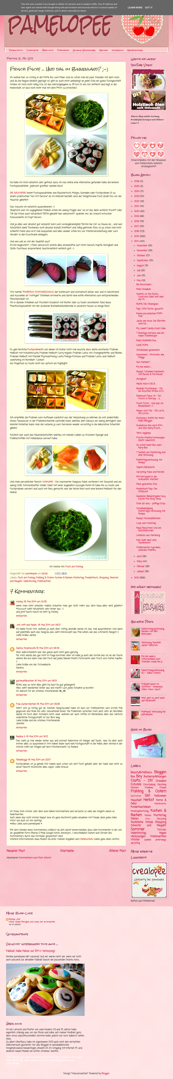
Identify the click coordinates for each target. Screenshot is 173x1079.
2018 (137, 221)
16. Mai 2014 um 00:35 (35, 601)
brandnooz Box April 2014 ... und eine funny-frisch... (150, 427)
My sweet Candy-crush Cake (151, 328)
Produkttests (91, 577)
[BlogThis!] (58, 573)
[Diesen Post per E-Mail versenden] (56, 573)
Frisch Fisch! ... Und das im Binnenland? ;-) (149, 405)
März (140, 561)
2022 (137, 201)
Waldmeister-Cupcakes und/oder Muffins (148, 549)
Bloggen (160, 772)
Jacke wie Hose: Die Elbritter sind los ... (151, 322)
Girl (147, 795)
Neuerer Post (16, 851)
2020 (137, 211)
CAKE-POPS (142, 345)
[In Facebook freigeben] (63, 573)
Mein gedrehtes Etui (146, 484)
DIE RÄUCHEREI (18, 193)
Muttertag (78, 577)
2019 (137, 216)
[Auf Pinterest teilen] (65, 573)
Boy (139, 776)
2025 (137, 186)
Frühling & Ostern (45, 577)
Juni (139, 275)
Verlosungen (138, 836)
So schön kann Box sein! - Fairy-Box (149, 446)
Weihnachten (44, 581)
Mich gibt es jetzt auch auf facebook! (153, 699)
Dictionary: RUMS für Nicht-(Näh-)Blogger (150, 419)
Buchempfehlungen (155, 777)
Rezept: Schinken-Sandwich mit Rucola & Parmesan (150, 373)
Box (133, 777)
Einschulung (149, 784)
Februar (141, 566)
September (143, 260)
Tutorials (161, 829)
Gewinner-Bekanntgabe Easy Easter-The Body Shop (151, 498)
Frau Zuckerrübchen (26, 704)
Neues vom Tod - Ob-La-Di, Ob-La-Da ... (150, 412)
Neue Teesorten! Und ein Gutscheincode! (148, 529)
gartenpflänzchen (25, 681)
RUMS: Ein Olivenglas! (147, 304)
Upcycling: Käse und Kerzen (150, 472)
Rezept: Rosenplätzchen (148, 518)
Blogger (105, 1073)
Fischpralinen (34, 349)
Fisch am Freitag (74, 566)
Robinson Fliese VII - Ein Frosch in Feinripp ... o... (148, 397)
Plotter (147, 819)
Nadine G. (20, 736)
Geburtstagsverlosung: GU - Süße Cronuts (153, 672)
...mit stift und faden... (26, 625)
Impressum (118, 50)
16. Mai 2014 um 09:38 (48, 704)
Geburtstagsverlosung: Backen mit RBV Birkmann (153, 631)
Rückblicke (137, 822)
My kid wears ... (144, 367)
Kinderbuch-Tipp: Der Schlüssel (146, 490)
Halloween (160, 796)
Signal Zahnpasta (145, 467)
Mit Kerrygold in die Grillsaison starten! (147, 478)
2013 (137, 578)
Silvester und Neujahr (148, 825)
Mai (139, 280)
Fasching (162, 784)
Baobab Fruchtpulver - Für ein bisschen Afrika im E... (150, 390)
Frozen (163, 787)
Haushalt (136, 800)
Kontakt (103, 50)
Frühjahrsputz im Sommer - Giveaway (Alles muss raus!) (151, 686)
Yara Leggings (143, 433)
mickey (19, 601)
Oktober (141, 255)
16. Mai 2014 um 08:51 (46, 681)
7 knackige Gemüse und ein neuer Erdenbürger (150, 334)
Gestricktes (136, 796)
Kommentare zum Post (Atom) (35, 857)
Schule (149, 822)
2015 (137, 236)
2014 (137, 241)
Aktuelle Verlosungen (84, 50)
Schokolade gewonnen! (148, 350)
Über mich (47, 50)
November (142, 250)
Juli (139, 270)
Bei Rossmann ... (144, 284)
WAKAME (48, 482)
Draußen (161, 781)
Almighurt (141, 379)
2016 (137, 231)
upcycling (135, 843)
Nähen (135, 819)
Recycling (161, 819)
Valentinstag (29, 581)
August (141, 265)
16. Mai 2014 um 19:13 (37, 736)
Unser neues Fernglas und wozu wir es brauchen (32, 921)
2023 (137, 196)
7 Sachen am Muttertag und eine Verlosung (150, 454)
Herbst (148, 800)
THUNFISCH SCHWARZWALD (38, 292)
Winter (135, 840)
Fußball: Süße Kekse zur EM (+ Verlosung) (30, 951)
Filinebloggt (21, 760)
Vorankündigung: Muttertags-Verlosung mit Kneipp (150, 511)
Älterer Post (117, 851)
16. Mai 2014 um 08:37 (49, 625)
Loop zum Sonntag (146, 523)
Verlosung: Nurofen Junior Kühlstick (151, 644)
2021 (137, 206)
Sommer (138, 829)
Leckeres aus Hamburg (148, 535)
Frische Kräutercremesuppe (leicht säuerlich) (150, 439)
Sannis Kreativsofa (26, 648)
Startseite (32, 50)
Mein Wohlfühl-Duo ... (147, 340)
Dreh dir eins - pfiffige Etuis (150, 503)
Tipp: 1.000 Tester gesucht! (149, 309)
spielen (147, 840)
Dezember (142, 245)
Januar (141, 571)
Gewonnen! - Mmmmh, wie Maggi (150, 356)
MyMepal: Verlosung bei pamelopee (153, 713)
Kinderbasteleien (141, 807)
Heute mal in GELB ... (146, 383)
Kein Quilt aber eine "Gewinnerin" (146, 541)
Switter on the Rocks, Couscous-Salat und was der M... (150, 296)
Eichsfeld (136, 784)
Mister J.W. (14, 919)
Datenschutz (16, 50)
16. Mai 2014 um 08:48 (47, 648)
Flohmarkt (63, 50)
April (139, 556)
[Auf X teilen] (61, 573)
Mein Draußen (143, 289)
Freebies (149, 787)
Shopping (104, 577)
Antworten (21, 616)
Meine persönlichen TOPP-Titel (149, 315)
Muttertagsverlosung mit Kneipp (149, 461)
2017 (137, 226)
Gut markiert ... (143, 362)
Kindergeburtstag (140, 811)
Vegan (162, 833)
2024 (137, 191)
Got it (149, 7)
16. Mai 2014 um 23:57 (39, 760)
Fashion (135, 787)
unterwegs (160, 840)
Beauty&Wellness (141, 772)
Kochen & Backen (63, 577)
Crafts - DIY (142, 780)
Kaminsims (160, 803)
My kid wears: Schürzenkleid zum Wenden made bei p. (152, 659)
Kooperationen (135, 50)
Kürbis (148, 815)
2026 (137, 181)
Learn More (135, 7)
